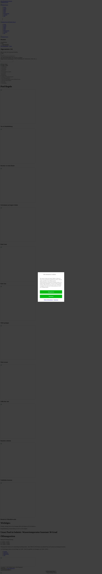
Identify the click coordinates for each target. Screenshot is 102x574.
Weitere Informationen (48, 299)
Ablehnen (51, 296)
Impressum (56, 299)
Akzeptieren (51, 292)
